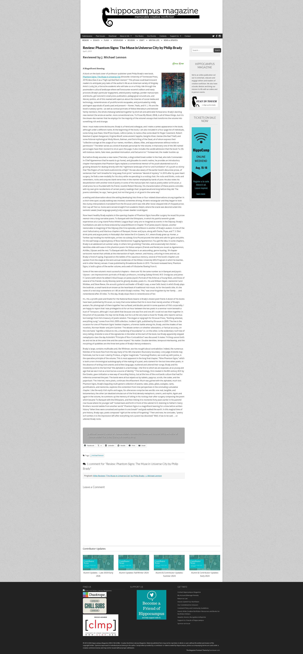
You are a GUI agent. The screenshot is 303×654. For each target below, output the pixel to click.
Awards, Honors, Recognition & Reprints (192, 617)
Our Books (139, 36)
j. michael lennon (97, 455)
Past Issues (100, 36)
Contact (188, 36)
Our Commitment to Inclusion (188, 605)
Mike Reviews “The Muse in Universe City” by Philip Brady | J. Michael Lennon (127, 475)
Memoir (85, 40)
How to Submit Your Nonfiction (188, 602)
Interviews (118, 40)
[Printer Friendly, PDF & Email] (178, 63)
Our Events (151, 36)
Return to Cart (182, 598)
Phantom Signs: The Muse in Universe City (101, 76)
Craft (141, 40)
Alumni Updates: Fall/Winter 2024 (133, 572)
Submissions (87, 36)
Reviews (131, 40)
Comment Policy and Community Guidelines (193, 608)
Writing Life (154, 40)
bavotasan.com (214, 650)
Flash (106, 40)
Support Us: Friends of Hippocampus (191, 620)
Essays (96, 40)
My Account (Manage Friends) (188, 595)
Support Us (174, 36)
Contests (163, 36)
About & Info (124, 36)
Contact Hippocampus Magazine (189, 592)
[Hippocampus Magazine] (151, 15)
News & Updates (171, 40)
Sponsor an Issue (184, 623)
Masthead (112, 36)
